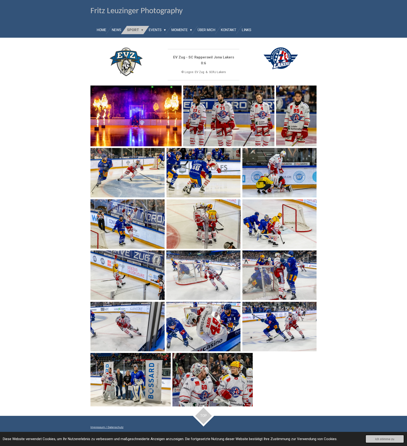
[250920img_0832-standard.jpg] (127, 326)
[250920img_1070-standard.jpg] (279, 326)
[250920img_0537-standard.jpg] (127, 275)
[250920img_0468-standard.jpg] (127, 224)
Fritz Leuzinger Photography (136, 11)
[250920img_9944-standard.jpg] (204, 172)
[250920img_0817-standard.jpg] (279, 275)
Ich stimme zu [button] (384, 439)
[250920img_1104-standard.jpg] (212, 379)
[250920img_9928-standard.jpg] (228, 116)
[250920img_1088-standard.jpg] (130, 379)
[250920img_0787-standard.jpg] (203, 275)
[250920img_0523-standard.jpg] (279, 224)
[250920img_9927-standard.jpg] (136, 116)
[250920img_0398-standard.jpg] (279, 172)
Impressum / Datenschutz (106, 427)
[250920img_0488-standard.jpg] (204, 224)
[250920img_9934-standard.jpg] (127, 172)
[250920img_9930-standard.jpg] (296, 116)
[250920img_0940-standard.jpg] (203, 326)
